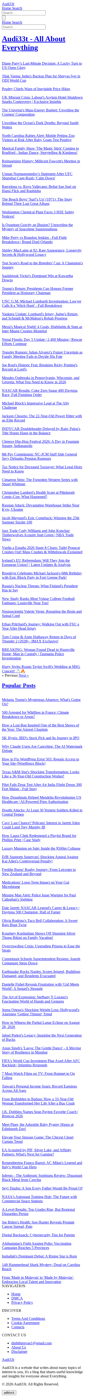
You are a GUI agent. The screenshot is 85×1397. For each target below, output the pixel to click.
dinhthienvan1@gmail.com (31, 1343)
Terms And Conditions (28, 1319)
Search (17, 8)
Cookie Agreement (25, 1323)
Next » (24, 675)
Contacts (17, 1327)
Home (7, 8)
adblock (9, 1392)
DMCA (17, 1298)
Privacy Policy (22, 1302)
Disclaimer (19, 1352)
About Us (18, 1347)
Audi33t (8, 4)
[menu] (4, 17)
